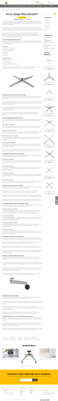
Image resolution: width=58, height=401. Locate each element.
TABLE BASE (47, 25)
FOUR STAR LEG (47, 22)
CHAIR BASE (47, 19)
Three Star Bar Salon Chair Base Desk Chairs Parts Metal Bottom (49, 82)
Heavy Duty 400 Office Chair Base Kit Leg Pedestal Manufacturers (49, 129)
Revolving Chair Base (34, 337)
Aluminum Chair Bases (12, 337)
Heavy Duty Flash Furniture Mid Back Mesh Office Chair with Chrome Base (49, 144)
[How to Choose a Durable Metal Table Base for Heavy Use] (47, 353)
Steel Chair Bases (19, 337)
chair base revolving (5, 339)
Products (21, 390)
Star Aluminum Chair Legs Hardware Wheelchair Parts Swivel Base (49, 98)
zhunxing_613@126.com (48, 40)
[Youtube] (45, 400)
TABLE (46, 29)
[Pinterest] (48, 400)
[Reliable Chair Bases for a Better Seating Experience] (10, 353)
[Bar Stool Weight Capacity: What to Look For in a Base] (29, 356)
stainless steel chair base (27, 339)
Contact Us (21, 394)
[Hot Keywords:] (50, 6)
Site (34, 15)
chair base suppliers (27, 337)
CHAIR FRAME (47, 27)
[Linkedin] (42, 400)
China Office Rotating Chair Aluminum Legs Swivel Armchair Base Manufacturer (49, 160)
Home (21, 389)
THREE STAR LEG (47, 21)
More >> (53, 35)
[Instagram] (47, 400)
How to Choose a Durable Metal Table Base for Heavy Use (47, 359)
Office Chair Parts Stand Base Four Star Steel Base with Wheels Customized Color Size (49, 191)
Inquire (50, 84)
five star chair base (12, 339)
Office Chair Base (5, 337)
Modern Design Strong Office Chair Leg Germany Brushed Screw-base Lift (49, 113)
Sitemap (21, 395)
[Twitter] (44, 400)
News (21, 393)
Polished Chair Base (20, 339)
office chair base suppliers (36, 339)
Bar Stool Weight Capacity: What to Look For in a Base (28, 366)
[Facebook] (40, 400)
